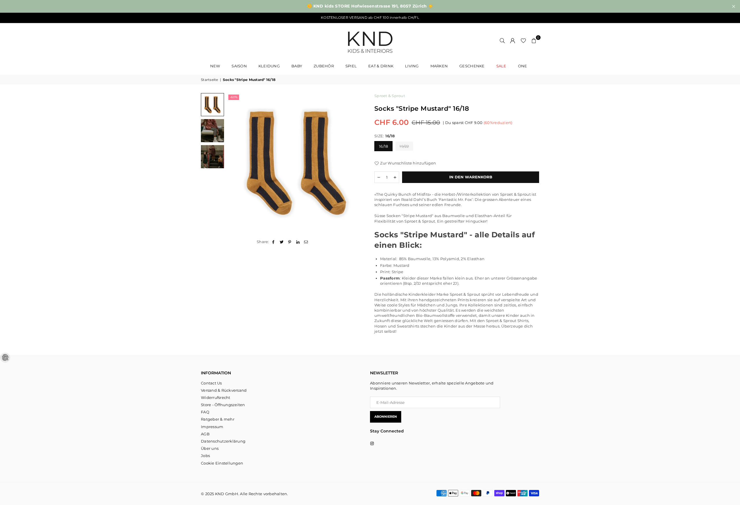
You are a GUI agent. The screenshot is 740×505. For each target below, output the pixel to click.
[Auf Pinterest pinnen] (290, 241)
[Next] (358, 163)
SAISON (239, 66)
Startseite (209, 79)
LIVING (412, 66)
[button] (534, 40)
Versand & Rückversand (224, 390)
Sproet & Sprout (389, 95)
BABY (296, 66)
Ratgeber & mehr (217, 419)
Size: (384, 136)
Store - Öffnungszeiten (223, 404)
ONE (522, 66)
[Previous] (235, 163)
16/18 (383, 146)
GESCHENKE (471, 66)
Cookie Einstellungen (222, 463)
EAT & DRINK (380, 66)
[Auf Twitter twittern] (282, 241)
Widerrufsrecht (215, 397)
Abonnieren (385, 417)
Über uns (210, 448)
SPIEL (351, 66)
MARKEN (439, 66)
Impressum (212, 426)
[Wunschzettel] (523, 40)
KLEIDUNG (269, 66)
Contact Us (211, 383)
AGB (205, 434)
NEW (215, 66)
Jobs (205, 455)
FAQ (205, 412)
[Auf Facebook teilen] (273, 241)
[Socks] (212, 104)
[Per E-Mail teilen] (306, 241)
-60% (234, 97)
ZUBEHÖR (324, 66)
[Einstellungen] (513, 40)
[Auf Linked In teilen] (298, 241)
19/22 (404, 146)
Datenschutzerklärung (223, 441)
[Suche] (502, 40)
